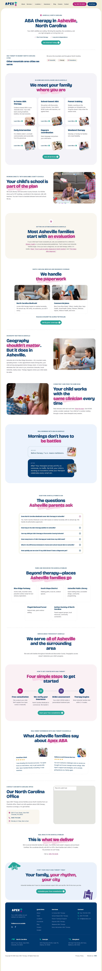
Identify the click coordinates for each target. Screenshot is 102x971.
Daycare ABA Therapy (58, 921)
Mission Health (30, 244)
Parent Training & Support (59, 918)
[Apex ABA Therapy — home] (17, 910)
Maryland (75, 939)
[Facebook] (15, 927)
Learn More (17, 121)
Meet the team (79, 408)
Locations (37, 4)
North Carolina (21, 939)
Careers (60, 4)
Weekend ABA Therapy (58, 924)
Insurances (47, 4)
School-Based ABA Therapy (60, 916)
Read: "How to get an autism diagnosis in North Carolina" (48, 249)
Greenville (52, 60)
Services (29, 4)
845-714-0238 (53, 854)
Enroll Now (92, 4)
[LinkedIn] (12, 927)
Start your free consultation (50, 713)
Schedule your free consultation (50, 891)
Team (38, 916)
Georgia (45, 939)
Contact (66, 4)
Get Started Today (50, 42)
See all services (50, 157)
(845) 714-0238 (15, 818)
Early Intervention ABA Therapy (61, 927)
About (23, 4)
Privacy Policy (79, 956)
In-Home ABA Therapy (58, 913)
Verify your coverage (50, 322)
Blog (54, 4)
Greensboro (72, 60)
